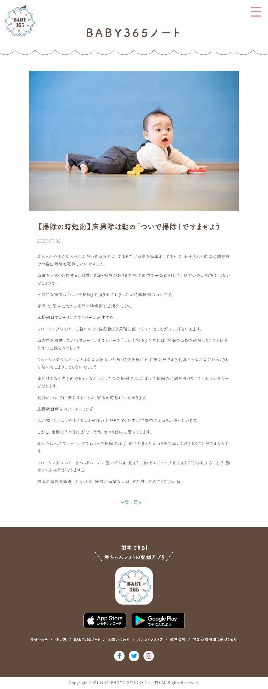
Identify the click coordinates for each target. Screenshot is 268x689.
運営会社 (178, 639)
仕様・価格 (39, 639)
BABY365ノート (87, 639)
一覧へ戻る (131, 502)
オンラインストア (150, 639)
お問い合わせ (119, 639)
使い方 (61, 639)
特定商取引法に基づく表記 (215, 639)
